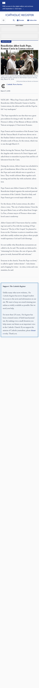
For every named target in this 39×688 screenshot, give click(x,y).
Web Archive (6, 41)
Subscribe (33, 20)
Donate (21, 20)
